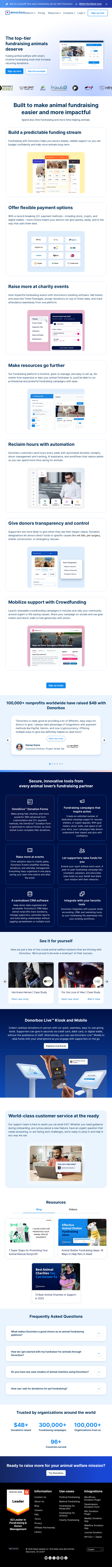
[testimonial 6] (62, 764)
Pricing (41, 13)
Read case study (56, 738)
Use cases (66, 1491)
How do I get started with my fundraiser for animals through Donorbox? (46, 1353)
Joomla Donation (93, 1532)
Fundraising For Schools (67, 1514)
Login (80, 13)
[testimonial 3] (54, 764)
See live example (36, 71)
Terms (37, 1518)
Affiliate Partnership (44, 1527)
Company (68, 13)
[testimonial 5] (59, 764)
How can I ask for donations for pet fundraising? (39, 1388)
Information (43, 1491)
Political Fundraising (69, 1497)
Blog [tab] (39, 1209)
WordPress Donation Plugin (92, 1498)
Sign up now (97, 13)
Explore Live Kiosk (56, 1046)
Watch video (94, 999)
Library (38, 1532)
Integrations (93, 1491)
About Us (39, 1501)
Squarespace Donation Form (92, 1505)
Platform (29, 13)
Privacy (38, 1523)
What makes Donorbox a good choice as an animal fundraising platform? (47, 1333)
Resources (53, 13)
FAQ (36, 1514)
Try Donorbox (56, 1473)
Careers (38, 1510)
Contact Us (40, 1497)
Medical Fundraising (69, 1501)
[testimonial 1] (50, 764)
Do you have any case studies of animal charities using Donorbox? (50, 1371)
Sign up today (56, 685)
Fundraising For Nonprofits (67, 1507)
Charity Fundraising (69, 1520)
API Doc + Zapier (93, 1536)
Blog (36, 1505)
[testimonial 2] (52, 764)
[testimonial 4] (57, 764)
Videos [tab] (73, 1209)
